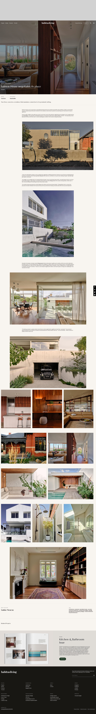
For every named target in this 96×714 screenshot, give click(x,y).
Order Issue (62, 658)
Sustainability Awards (54, 697)
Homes (2, 83)
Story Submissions (91, 709)
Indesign (2, 698)
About (51, 685)
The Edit (15, 23)
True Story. (3, 98)
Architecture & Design (5, 695)
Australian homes (83, 609)
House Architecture (73, 612)
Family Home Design (83, 610)
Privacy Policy (76, 709)
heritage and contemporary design (76, 611)
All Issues (27, 686)
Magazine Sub (28, 688)
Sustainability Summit (30, 698)
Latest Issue (28, 685)
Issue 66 (85, 23)
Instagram (77, 685)
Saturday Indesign (29, 695)
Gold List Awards (53, 700)
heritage (26, 115)
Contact (51, 686)
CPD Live (27, 697)
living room (52, 180)
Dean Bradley (13, 98)
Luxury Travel (3, 697)
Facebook (77, 686)
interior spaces (40, 175)
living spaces (40, 263)
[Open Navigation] (94, 23)
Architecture (71, 609)
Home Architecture (89, 611)
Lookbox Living (4, 700)
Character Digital (78, 695)
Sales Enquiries (83, 709)
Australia (77, 609)
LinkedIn (76, 688)
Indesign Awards (53, 695)
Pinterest (76, 689)
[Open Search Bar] (90, 23)
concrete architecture (73, 610)
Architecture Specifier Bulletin (31, 700)
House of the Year (78, 23)
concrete (90, 609)
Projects (2, 23)
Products (11, 23)
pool (60, 184)
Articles (6, 23)
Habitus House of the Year (55, 698)
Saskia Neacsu (8, 83)
